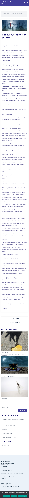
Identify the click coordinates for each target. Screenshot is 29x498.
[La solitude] (14, 387)
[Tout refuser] (27, 494)
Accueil (4, 13)
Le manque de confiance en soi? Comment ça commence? (12, 354)
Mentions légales (5, 485)
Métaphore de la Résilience (8, 376)
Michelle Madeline (7, 2)
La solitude (4, 400)
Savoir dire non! (15, 318)
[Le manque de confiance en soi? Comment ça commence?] (14, 341)
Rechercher (5, 407)
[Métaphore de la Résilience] (14, 364)
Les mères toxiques (14, 322)
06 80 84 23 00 (5, 466)
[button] (24, 2)
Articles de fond (6, 40)
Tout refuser (14, 496)
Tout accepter (6, 496)
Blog (8, 13)
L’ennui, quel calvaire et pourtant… (10, 437)
